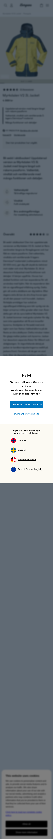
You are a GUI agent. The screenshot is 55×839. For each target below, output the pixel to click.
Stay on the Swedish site (26, 414)
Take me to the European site (27, 404)
